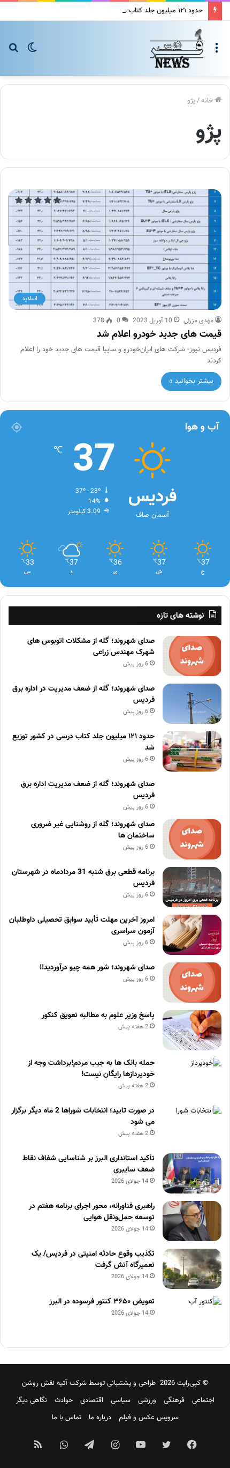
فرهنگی (174, 1400)
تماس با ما (66, 1417)
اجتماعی (203, 1400)
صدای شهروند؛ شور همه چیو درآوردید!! (97, 968)
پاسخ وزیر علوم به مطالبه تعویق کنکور (98, 1015)
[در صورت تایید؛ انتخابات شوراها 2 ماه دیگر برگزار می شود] (192, 1126)
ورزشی (147, 1400)
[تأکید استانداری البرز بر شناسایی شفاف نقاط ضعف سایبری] (192, 1173)
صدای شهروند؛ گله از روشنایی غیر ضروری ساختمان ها (93, 830)
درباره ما (100, 1417)
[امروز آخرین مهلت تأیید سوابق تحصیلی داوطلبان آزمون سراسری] (192, 935)
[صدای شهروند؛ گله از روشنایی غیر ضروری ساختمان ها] (192, 839)
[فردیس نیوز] (176, 48)
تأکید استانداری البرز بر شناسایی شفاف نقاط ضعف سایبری (88, 1164)
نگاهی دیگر (31, 1400)
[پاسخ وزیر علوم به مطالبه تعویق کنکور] (192, 1030)
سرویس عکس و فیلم (149, 1417)
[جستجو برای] (13, 52)
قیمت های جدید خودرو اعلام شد (159, 334)
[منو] (216, 52)
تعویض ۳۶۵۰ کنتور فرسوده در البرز (102, 1302)
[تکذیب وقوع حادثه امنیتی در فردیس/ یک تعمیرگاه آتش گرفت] (192, 1269)
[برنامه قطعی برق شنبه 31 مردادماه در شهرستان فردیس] (192, 887)
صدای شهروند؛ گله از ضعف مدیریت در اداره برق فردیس (83, 694)
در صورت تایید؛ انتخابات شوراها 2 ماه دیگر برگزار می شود (83, 1116)
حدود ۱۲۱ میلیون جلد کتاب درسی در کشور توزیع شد (130, 10)
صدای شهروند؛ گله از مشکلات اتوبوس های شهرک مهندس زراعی (91, 646)
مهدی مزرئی (198, 320)
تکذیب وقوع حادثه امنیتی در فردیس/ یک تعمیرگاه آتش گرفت (93, 1259)
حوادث (64, 1400)
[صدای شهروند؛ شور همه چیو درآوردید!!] (192, 982)
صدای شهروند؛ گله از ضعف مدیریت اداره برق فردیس (88, 790)
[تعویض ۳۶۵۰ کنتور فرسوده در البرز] (192, 1316)
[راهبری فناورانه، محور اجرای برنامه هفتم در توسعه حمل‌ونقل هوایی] (192, 1221)
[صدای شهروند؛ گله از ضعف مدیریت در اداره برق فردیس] (192, 704)
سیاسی (121, 1400)
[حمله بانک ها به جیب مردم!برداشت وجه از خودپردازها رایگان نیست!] (192, 1078)
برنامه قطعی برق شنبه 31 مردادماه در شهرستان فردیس (83, 877)
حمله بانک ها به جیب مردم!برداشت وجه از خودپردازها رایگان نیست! (91, 1068)
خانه (208, 100)
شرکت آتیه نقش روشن (54, 1383)
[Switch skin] (32, 52)
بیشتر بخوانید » (191, 381)
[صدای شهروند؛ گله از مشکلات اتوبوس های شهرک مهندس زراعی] (192, 656)
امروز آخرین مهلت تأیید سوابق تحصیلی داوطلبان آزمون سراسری (82, 925)
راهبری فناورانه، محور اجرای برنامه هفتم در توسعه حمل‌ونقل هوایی (92, 1212)
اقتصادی (91, 1400)
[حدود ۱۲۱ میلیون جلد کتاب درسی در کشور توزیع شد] (192, 751)
